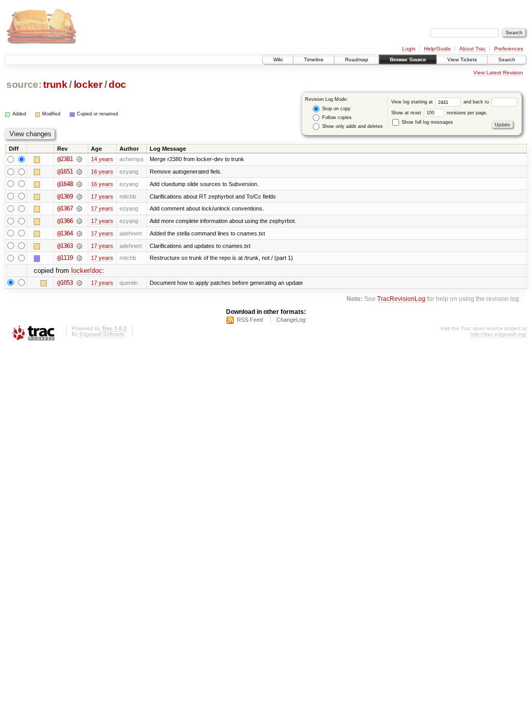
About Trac (472, 48)
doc (117, 84)
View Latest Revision (498, 72)
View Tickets (462, 59)
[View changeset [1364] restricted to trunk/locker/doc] (79, 233)
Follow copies (336, 117)
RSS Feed (250, 320)
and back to (476, 101)
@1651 (65, 171)
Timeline (314, 59)
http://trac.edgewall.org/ (498, 334)
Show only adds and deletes (352, 126)
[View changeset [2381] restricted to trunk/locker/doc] (79, 159)
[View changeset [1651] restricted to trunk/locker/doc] (79, 171)
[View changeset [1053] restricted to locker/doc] (79, 282)
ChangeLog (290, 320)
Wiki (278, 59)
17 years (102, 196)
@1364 (65, 233)
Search (506, 59)
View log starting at (412, 101)
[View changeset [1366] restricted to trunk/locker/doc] (79, 221)
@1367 (65, 208)
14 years (102, 159)
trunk (55, 84)
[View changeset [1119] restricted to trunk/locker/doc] (79, 257)
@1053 (65, 282)
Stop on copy (336, 108)
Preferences (508, 48)
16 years (102, 171)
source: (24, 84)
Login (409, 48)
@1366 (65, 221)
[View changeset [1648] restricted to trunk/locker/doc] (79, 184)
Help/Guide (437, 48)
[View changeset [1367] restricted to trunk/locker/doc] (79, 208)
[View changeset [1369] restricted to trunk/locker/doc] (79, 196)
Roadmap (356, 59)
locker (88, 84)
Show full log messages (426, 122)
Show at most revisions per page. (439, 112)
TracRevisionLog (401, 298)
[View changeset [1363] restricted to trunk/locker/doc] (79, 245)
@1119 (65, 257)
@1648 (65, 184)
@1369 (65, 196)
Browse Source (408, 59)
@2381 (65, 159)
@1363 (65, 245)
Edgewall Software (101, 334)
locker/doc (86, 270)
